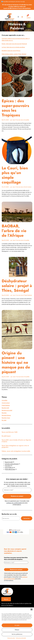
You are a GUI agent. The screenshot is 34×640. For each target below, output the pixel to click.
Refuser (17, 629)
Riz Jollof (4, 420)
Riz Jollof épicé (6, 436)
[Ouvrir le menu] (18, 17)
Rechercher (27, 518)
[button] (31, 609)
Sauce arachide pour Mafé (9, 432)
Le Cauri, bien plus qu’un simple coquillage (13, 47)
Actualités (26, 120)
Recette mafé (5, 408)
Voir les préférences (17, 634)
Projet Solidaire (28, 295)
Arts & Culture (27, 187)
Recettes (4, 413)
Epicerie (6, 599)
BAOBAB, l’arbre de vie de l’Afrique (11, 50)
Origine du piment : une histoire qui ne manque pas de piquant (16, 362)
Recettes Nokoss (6, 415)
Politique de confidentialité (21, 638)
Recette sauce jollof (7, 410)
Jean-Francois (16, 120)
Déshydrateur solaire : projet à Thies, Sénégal (14, 54)
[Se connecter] (22, 16)
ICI (24, 1)
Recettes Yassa (6, 418)
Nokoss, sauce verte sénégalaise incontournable (16, 451)
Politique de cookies (11, 638)
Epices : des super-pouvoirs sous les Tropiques (14, 43)
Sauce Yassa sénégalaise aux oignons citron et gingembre (15, 446)
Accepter (17, 625)
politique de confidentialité (14, 503)
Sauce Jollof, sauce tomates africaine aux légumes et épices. (16, 440)
